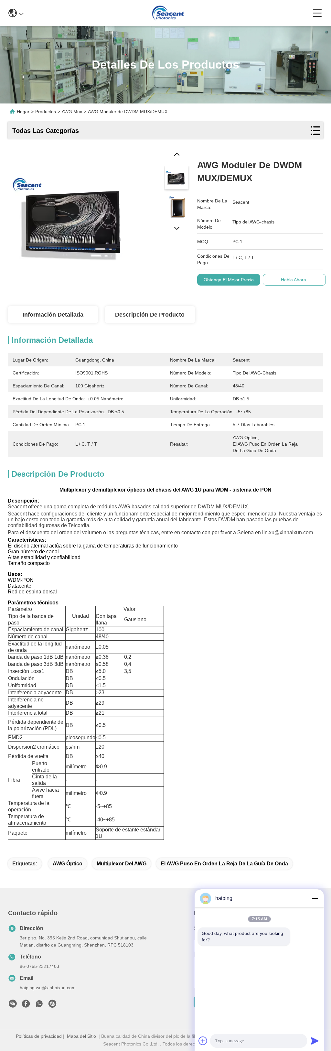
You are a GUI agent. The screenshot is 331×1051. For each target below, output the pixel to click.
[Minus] (315, 898)
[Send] (315, 1041)
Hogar (23, 111)
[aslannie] (52, 1005)
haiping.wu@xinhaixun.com (48, 987)
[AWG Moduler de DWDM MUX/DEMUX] (74, 217)
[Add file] (203, 1041)
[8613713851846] (39, 1005)
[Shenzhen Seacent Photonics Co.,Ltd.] (168, 13)
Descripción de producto (150, 314)
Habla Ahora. (294, 279)
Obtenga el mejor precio (229, 279)
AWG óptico (67, 863)
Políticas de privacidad (39, 1036)
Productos (45, 111)
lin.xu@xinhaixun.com (287, 532)
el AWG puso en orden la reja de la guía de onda (224, 863)
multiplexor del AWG (121, 863)
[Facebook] (25, 1005)
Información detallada (53, 314)
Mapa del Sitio (81, 1036)
